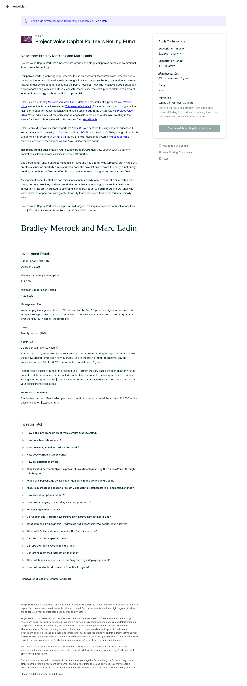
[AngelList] (19, 6)
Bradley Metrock (48, 102)
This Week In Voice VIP (78, 106)
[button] (79, 56)
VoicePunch (90, 119)
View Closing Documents (177, 152)
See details (101, 21)
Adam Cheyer (79, 128)
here (60, 674)
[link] (8, 6)
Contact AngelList (60, 579)
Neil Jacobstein (118, 136)
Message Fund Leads (175, 145)
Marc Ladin (70, 102)
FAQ (165, 158)
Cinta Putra (59, 136)
